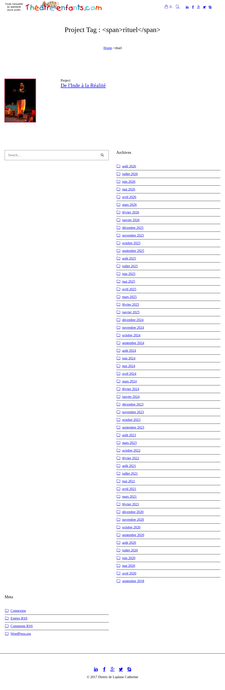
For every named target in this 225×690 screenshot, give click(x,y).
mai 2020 (128, 566)
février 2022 (130, 458)
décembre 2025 (132, 228)
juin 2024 (128, 358)
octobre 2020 (131, 527)
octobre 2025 (131, 243)
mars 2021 (129, 496)
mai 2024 (128, 366)
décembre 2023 (132, 404)
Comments (22, 626)
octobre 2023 (131, 420)
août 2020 (129, 542)
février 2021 (130, 504)
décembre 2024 (132, 320)
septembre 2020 (133, 535)
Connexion (18, 611)
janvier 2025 (131, 312)
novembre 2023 (133, 412)
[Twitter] (204, 7)
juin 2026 (128, 181)
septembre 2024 (133, 343)
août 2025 (129, 258)
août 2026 (129, 166)
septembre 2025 (133, 251)
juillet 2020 (130, 550)
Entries (19, 618)
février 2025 (130, 304)
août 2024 (129, 350)
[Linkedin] (187, 7)
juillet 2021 (130, 473)
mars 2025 (129, 297)
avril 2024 (129, 374)
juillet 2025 (130, 266)
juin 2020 (128, 558)
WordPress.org (21, 634)
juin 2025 (128, 274)
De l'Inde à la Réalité (83, 85)
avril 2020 (129, 573)
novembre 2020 (133, 519)
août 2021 (129, 466)
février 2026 (130, 212)
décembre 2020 (132, 512)
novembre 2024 (133, 327)
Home (107, 48)
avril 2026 (129, 197)
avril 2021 (129, 489)
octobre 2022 (131, 450)
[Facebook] (193, 7)
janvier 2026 (131, 220)
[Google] (198, 7)
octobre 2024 (131, 335)
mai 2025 (128, 281)
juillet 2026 (130, 174)
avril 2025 (129, 289)
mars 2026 (129, 205)
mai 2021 (128, 481)
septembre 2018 (133, 581)
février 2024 (130, 389)
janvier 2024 (131, 397)
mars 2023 (129, 443)
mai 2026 (128, 189)
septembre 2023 (133, 427)
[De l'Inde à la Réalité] (29, 103)
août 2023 (129, 435)
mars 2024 (129, 381)
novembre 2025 (133, 235)
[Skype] (210, 7)
